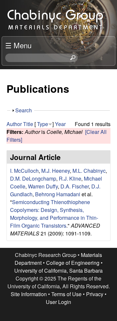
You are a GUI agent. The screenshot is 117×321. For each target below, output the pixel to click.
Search (23, 110)
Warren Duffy (43, 186)
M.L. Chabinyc (89, 170)
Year (60, 124)
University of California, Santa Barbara (58, 270)
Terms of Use (66, 294)
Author (14, 124)
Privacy (94, 294)
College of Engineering (72, 262)
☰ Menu (18, 45)
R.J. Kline (70, 178)
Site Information (29, 294)
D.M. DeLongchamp (33, 178)
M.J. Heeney (55, 170)
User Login (58, 302)
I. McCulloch (24, 170)
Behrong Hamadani (57, 194)
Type (42, 124)
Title (28, 124)
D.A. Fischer (74, 186)
